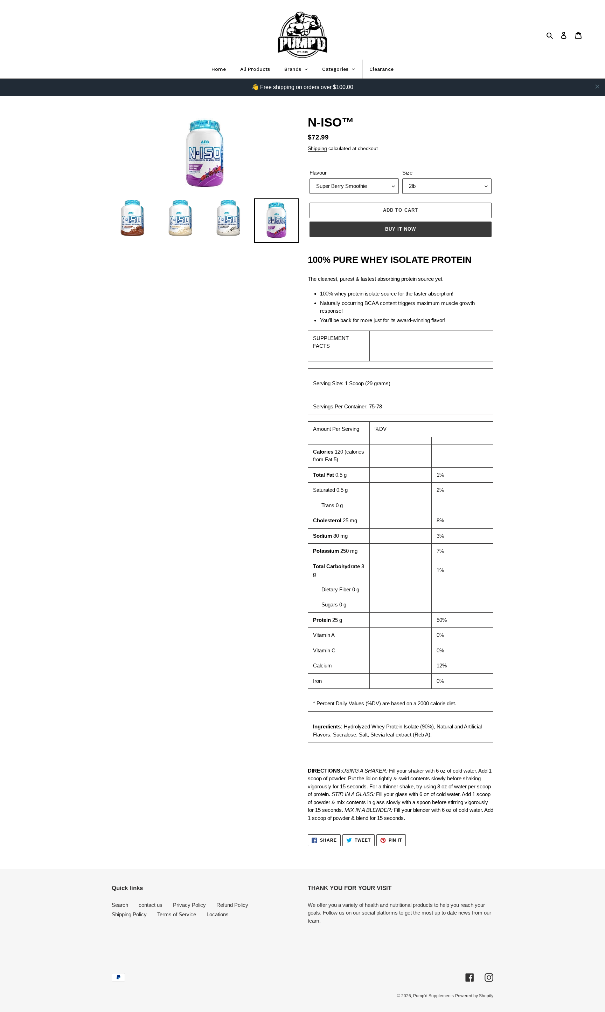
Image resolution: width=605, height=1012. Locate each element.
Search (120, 905)
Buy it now (400, 229)
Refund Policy (232, 905)
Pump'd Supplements (433, 995)
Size (407, 173)
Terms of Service (176, 914)
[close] (597, 86)
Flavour (318, 173)
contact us (150, 905)
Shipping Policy (129, 914)
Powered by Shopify (474, 995)
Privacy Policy (189, 905)
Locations (218, 914)
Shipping (317, 148)
